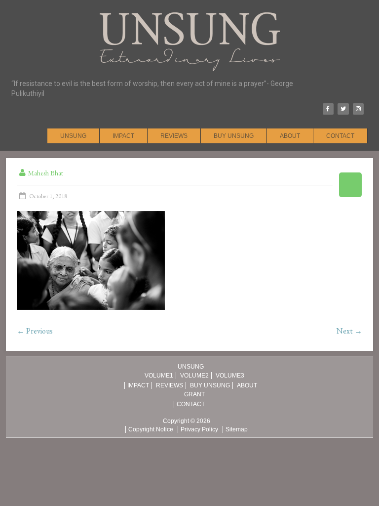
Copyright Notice (150, 429)
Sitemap (237, 429)
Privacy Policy (199, 429)
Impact (123, 135)
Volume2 (194, 375)
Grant (194, 394)
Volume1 (159, 375)
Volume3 (230, 375)
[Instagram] (358, 109)
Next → (349, 331)
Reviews (174, 135)
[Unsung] (190, 12)
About (290, 135)
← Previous (35, 331)
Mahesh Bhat (45, 173)
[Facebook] (328, 109)
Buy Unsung (234, 135)
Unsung (73, 135)
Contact (340, 135)
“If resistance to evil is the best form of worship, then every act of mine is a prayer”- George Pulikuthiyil (152, 88)
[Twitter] (343, 109)
